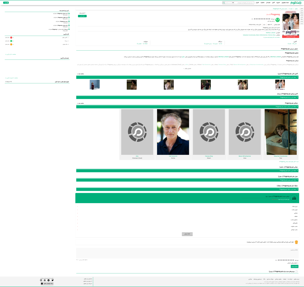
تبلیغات (284, 279)
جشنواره (262, 3)
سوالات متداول (270, 279)
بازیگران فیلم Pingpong (291, 103)
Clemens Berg (271, 35)
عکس (295, 44)
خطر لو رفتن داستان (292, 263)
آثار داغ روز (66, 34)
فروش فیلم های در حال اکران (62, 82)
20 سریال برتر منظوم (87, 281)
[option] (279, 85)
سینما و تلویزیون (285, 3)
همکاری (250, 279)
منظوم (183, 57)
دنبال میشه (82, 13)
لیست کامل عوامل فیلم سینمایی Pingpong (289, 162)
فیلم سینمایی (277, 25)
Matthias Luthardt (270, 33)
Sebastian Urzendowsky (249, 35)
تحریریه (278, 3)
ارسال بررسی (295, 266)
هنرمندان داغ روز (65, 58)
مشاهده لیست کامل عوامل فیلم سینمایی (272, 37)
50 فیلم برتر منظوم (88, 279)
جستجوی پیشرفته (257, 279)
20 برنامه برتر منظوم (88, 284)
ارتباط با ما (290, 279)
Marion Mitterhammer (261, 35)
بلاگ (264, 279)
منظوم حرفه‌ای (278, 279)
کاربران (257, 3)
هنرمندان (268, 3)
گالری (273, 3)
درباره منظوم (296, 279)
